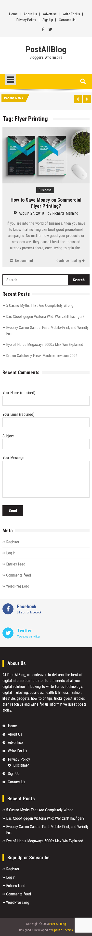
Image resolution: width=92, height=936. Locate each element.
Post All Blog (57, 924)
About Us (30, 14)
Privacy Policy (26, 20)
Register (12, 542)
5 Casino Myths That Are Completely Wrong (39, 305)
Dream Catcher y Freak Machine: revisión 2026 (42, 355)
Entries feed (15, 564)
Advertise (50, 14)
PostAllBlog (46, 50)
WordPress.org (17, 586)
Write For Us (71, 14)
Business (45, 190)
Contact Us (67, 20)
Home (13, 14)
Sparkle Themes (62, 930)
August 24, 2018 (31, 213)
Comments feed (18, 575)
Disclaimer (21, 765)
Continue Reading (68, 261)
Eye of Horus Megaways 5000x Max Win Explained (44, 344)
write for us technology (64, 686)
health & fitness (57, 692)
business (36, 692)
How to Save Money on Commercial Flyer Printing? (46, 203)
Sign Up (47, 20)
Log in (10, 553)
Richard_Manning (65, 213)
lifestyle (8, 698)
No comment (24, 261)
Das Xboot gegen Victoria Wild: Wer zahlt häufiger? (45, 316)
